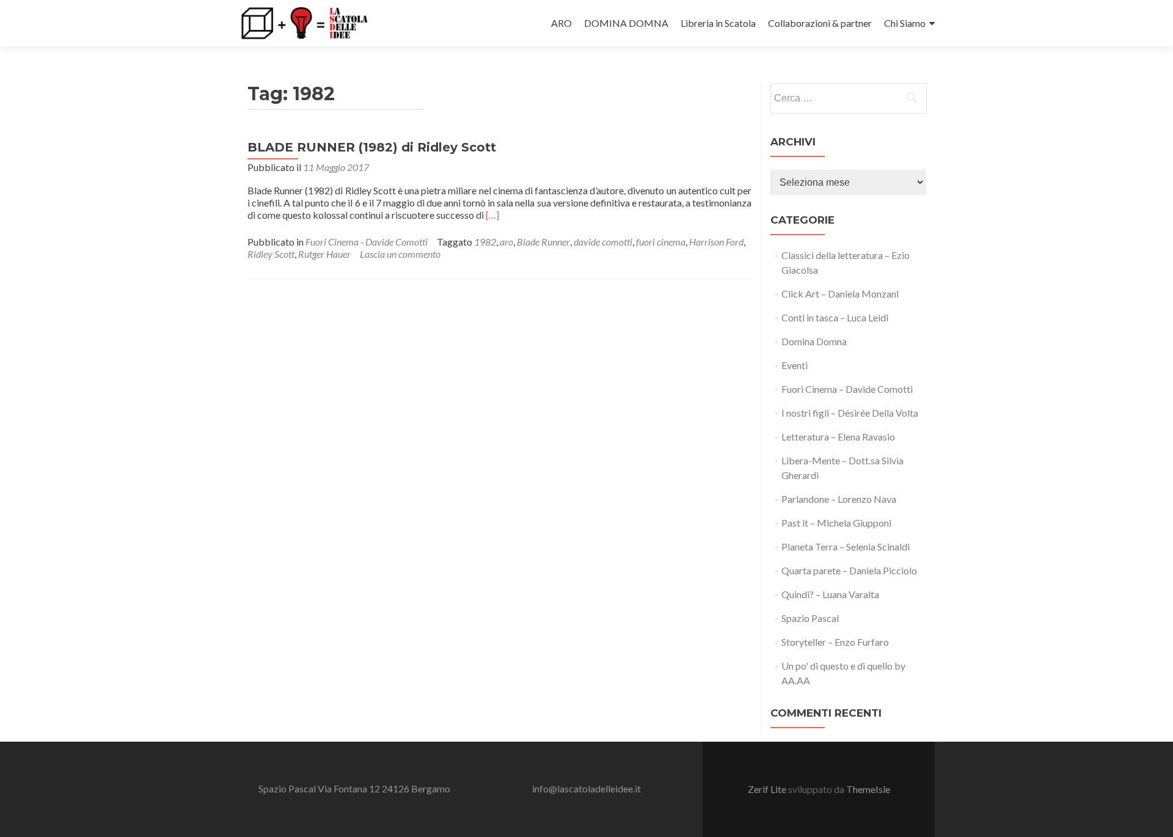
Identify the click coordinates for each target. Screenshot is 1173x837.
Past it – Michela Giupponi (836, 522)
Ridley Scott (270, 254)
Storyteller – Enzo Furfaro (835, 642)
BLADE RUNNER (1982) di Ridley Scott (371, 147)
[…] (492, 215)
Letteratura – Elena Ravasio (838, 436)
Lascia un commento (400, 254)
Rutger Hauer (324, 254)
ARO (561, 23)
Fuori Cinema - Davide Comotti (366, 241)
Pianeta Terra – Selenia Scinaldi (845, 546)
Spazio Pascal (810, 618)
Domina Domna (814, 341)
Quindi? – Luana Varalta (830, 594)
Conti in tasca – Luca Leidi (834, 317)
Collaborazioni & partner (820, 23)
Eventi (794, 365)
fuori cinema (660, 241)
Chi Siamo (905, 23)
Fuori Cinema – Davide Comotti (847, 389)
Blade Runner (543, 241)
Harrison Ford (716, 241)
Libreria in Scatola (718, 23)
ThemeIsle (868, 789)
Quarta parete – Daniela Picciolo (849, 570)
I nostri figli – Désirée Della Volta (849, 412)
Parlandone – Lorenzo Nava (838, 499)
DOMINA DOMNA (626, 23)
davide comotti (603, 241)
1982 (485, 241)
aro (506, 241)
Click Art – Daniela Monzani (840, 293)
